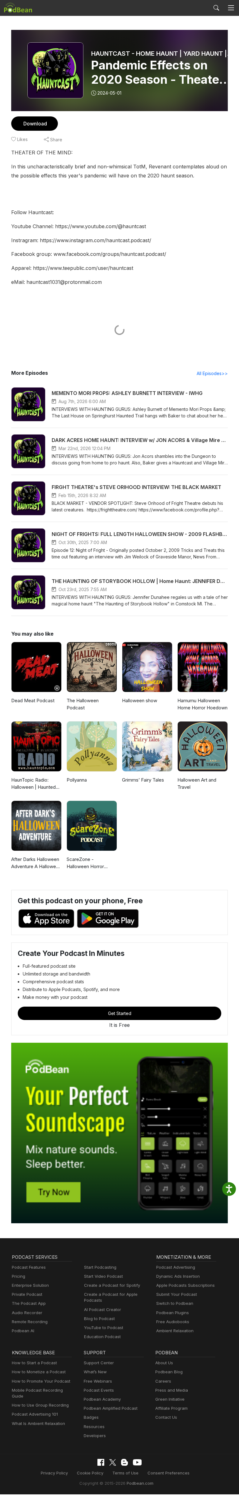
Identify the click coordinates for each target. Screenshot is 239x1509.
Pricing (18, 1276)
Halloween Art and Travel (196, 783)
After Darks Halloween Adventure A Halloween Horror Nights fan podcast (36, 863)
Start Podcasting (100, 1267)
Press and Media (171, 1390)
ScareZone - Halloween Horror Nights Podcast (85, 863)
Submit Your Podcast (176, 1294)
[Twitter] (112, 1462)
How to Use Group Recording (40, 1405)
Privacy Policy (54, 1472)
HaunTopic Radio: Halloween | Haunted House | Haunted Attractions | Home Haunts (33, 784)
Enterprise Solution (30, 1285)
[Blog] (124, 1462)
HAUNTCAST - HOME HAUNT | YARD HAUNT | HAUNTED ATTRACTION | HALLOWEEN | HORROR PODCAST (162, 53)
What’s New (95, 1371)
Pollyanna (77, 780)
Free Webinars (98, 1381)
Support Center (99, 1362)
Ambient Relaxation (175, 1330)
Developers (95, 1435)
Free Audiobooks (172, 1321)
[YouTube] (137, 1462)
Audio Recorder (27, 1312)
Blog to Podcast (99, 1318)
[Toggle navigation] (231, 8)
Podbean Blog (169, 1371)
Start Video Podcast (103, 1276)
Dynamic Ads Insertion (178, 1276)
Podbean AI (23, 1330)
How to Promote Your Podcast (41, 1381)
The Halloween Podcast (83, 704)
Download (35, 123)
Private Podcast (27, 1294)
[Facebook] (100, 1462)
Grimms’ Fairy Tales (143, 780)
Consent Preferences (169, 1472)
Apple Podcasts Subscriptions (185, 1285)
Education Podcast (102, 1336)
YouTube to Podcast (103, 1327)
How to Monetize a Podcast (39, 1371)
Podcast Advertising (175, 1267)
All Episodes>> (212, 373)
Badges (91, 1417)
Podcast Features (29, 1267)
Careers (163, 1381)
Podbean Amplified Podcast (111, 1408)
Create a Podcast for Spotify (112, 1285)
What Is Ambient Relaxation (38, 1423)
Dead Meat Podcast (32, 700)
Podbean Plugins (172, 1312)
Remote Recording (30, 1321)
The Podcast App (29, 1303)
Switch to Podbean (174, 1303)
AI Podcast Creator (102, 1309)
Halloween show (139, 700)
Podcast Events (99, 1390)
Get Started (119, 1013)
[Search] (216, 7)
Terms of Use (125, 1472)
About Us (164, 1362)
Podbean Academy (102, 1399)
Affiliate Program (171, 1408)
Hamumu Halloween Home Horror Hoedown (202, 704)
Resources (94, 1426)
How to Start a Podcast (34, 1362)
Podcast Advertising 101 (35, 1414)
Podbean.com (140, 1483)
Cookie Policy (90, 1472)
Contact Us (166, 1417)
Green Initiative (170, 1399)
